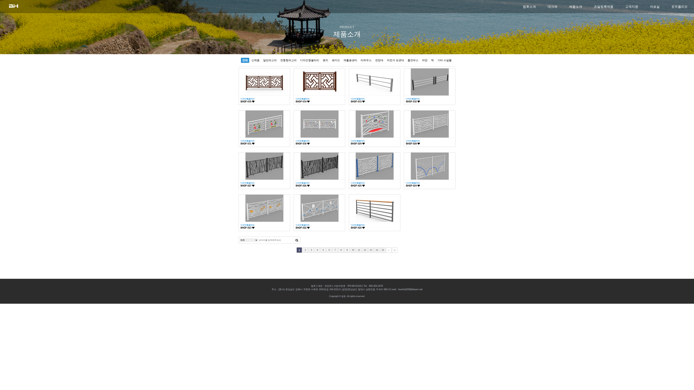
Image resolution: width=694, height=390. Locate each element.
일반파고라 (270, 60)
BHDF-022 (301, 227)
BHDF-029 (356, 143)
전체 (245, 60)
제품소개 (575, 6)
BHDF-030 (301, 143)
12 (365, 250)
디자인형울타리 (309, 60)
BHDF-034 (301, 101)
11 (359, 250)
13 (371, 250)
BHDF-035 (246, 101)
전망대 (379, 60)
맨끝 (394, 250)
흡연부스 (413, 60)
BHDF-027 (246, 185)
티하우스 (366, 60)
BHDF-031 (246, 143)
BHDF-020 (356, 227)
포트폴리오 (679, 6)
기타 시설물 (444, 60)
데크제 (552, 6)
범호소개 (529, 6)
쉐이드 (336, 60)
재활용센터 (350, 60)
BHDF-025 (356, 185)
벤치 (325, 60)
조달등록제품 (603, 6)
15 (383, 250)
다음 (388, 250)
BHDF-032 (411, 101)
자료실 (655, 6)
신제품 (255, 60)
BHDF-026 (301, 185)
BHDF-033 (356, 101)
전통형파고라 (288, 60)
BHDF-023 (246, 227)
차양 (424, 60)
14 (377, 250)
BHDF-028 (411, 143)
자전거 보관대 (395, 60)
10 (353, 250)
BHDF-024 (411, 185)
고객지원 (631, 6)
